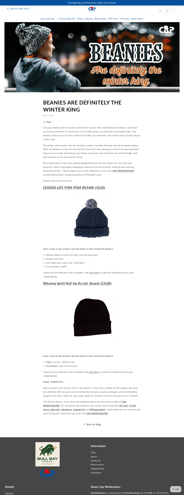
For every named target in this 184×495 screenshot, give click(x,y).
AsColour (9, 493)
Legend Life (79, 409)
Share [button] (48, 122)
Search (94, 456)
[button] (49, 18)
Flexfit (132, 405)
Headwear (66, 409)
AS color (123, 405)
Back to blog (94, 424)
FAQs (93, 452)
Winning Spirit (97, 409)
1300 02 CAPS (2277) (19, 9)
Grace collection (51, 409)
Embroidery (96, 473)
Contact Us (96, 461)
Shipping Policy (98, 468)
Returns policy (97, 464)
